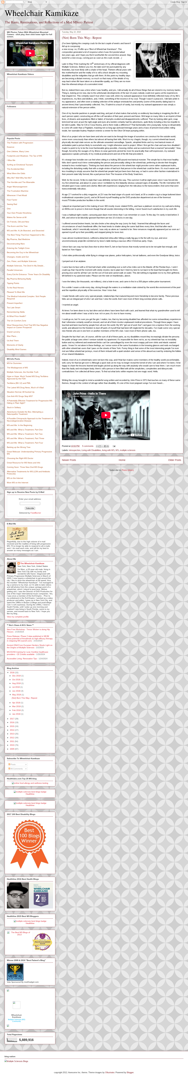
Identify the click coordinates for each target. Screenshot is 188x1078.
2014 (12, 730)
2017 (12, 719)
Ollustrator (109, 1072)
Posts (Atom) (128, 470)
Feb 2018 (16, 710)
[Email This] (97, 446)
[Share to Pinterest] (107, 446)
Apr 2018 (16, 703)
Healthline (30, 794)
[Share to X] (102, 446)
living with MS (108, 450)
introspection (74, 450)
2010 (12, 745)
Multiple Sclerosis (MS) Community (16, 1020)
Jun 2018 (16, 691)
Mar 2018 (16, 706)
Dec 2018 (16, 676)
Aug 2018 (16, 683)
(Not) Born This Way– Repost (82, 37)
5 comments (87, 446)
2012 (12, 737)
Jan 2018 (16, 714)
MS (117, 450)
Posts (13, 764)
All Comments (16, 769)
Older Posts (174, 460)
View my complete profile (18, 617)
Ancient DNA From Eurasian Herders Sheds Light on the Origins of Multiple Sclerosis (29, 646)
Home (122, 460)
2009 (12, 749)
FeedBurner (36, 513)
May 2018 (16, 695)
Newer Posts (69, 460)
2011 (12, 741)
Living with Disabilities (91, 450)
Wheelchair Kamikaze (42, 12)
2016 (12, 722)
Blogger (130, 1072)
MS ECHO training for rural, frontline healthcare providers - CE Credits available (27, 653)
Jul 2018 (16, 687)
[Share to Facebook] (105, 446)
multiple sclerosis (127, 450)
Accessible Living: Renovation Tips (22, 658)
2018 (12, 672)
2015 (12, 726)
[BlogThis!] (100, 446)
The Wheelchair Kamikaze (32, 563)
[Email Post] (113, 446)
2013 (12, 734)
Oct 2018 (16, 679)
